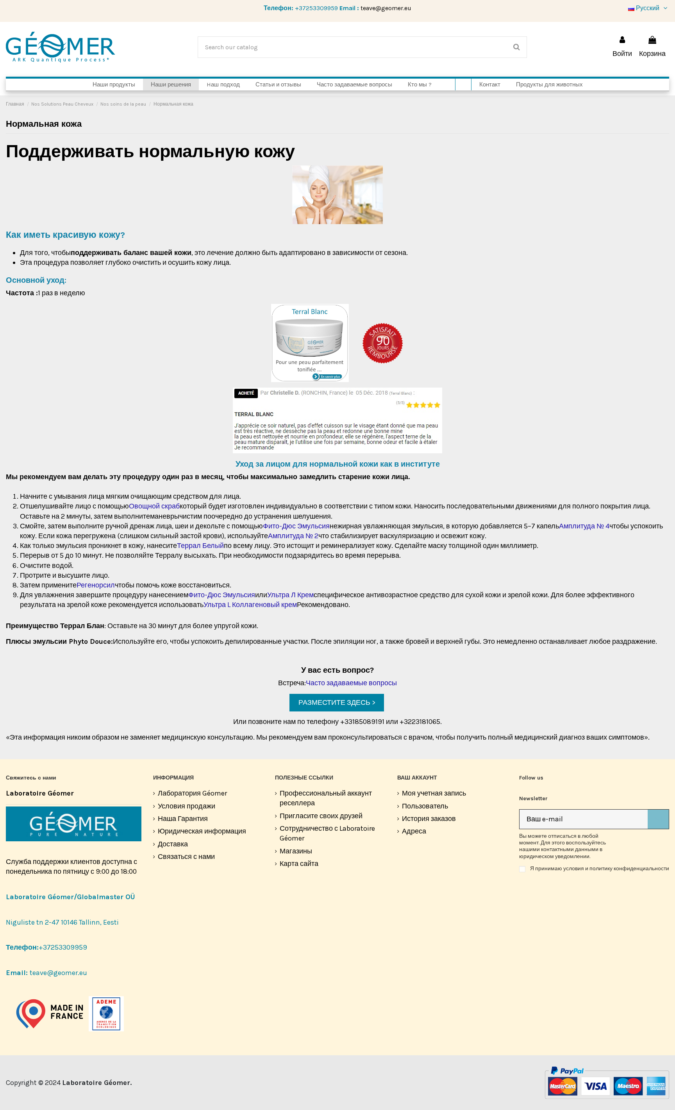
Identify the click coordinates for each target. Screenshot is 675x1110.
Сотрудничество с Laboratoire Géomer (327, 833)
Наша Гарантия (183, 818)
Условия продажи (186, 806)
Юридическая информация (202, 831)
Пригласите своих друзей (321, 816)
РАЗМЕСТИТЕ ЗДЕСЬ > (336, 702)
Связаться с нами (186, 856)
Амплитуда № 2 (293, 536)
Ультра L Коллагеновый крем (250, 604)
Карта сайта (299, 863)
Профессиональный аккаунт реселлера (326, 798)
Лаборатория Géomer (192, 793)
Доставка (173, 844)
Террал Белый (200, 545)
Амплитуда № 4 (584, 526)
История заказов (429, 818)
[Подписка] (658, 819)
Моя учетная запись (434, 793)
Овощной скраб (154, 506)
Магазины (296, 851)
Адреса (414, 831)
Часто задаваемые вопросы (351, 683)
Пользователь (425, 806)
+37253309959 (316, 8)
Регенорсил (96, 585)
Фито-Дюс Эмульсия (296, 526)
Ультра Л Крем (290, 595)
